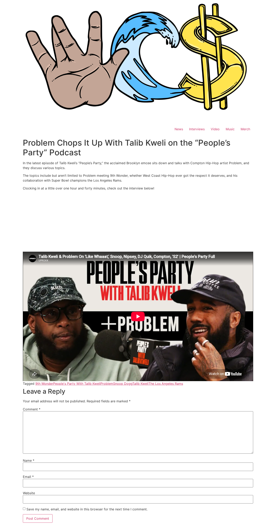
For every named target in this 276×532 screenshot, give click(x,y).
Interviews (197, 129)
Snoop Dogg (122, 384)
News (179, 129)
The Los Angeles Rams (166, 384)
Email (28, 476)
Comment (31, 409)
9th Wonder (44, 384)
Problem (106, 384)
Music (230, 129)
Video (215, 129)
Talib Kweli (140, 384)
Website (29, 493)
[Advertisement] (138, 221)
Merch (245, 129)
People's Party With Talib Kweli (76, 384)
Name (28, 460)
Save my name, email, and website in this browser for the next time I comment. (86, 509)
